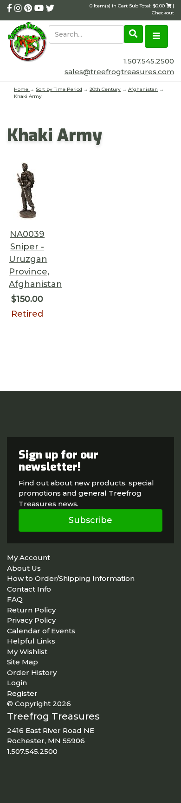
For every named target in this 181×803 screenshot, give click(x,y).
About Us (24, 568)
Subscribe (90, 520)
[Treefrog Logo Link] (28, 42)
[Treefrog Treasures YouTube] (40, 8)
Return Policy (31, 609)
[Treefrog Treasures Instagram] (19, 8)
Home (22, 89)
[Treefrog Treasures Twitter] (50, 8)
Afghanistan (143, 89)
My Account (28, 557)
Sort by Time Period (59, 89)
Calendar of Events (41, 630)
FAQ (15, 599)
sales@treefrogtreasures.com (119, 71)
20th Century (105, 89)
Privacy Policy (31, 620)
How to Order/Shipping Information (71, 578)
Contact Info (29, 589)
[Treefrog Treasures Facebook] (10, 8)
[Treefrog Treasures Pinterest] (29, 8)
